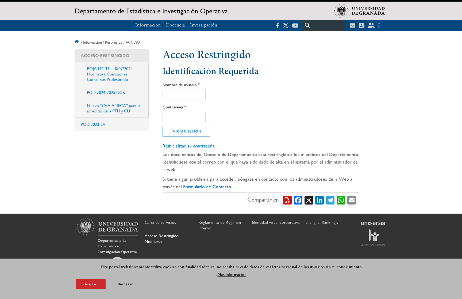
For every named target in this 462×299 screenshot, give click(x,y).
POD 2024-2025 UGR (106, 92)
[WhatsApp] (341, 200)
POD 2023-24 (93, 124)
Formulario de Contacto (207, 186)
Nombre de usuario (180, 84)
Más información (232, 274)
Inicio (77, 42)
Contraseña (173, 107)
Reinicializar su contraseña (189, 146)
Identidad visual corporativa (276, 222)
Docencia (175, 25)
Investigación (203, 25)
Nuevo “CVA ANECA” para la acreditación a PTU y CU (113, 108)
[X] (309, 200)
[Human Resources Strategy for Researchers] (373, 237)
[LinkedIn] (319, 200)
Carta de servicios (160, 222)
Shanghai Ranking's (322, 222)
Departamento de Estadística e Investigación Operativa (151, 10)
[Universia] (373, 223)
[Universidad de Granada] (359, 11)
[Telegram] (330, 200)
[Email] (351, 200)
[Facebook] (298, 200)
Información (148, 25)
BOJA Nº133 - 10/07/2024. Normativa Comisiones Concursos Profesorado (110, 74)
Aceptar (90, 284)
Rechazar (125, 284)
